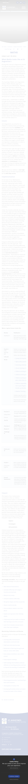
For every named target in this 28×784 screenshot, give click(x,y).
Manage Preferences (14, 779)
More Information (14, 768)
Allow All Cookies (14, 776)
